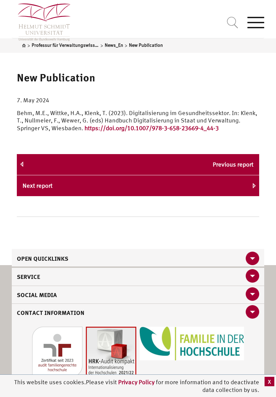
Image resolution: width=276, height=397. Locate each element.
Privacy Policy (137, 382)
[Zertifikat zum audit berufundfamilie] (57, 351)
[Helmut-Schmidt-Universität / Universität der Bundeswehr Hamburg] (41, 20)
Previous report (233, 164)
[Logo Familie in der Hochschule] (192, 342)
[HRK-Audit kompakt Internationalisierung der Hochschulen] (111, 351)
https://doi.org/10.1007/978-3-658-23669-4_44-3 (151, 128)
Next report (38, 185)
